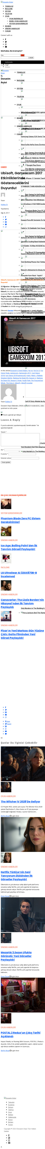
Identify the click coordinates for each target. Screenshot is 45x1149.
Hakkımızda (9, 62)
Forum (8, 31)
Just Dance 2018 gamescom (15, 375)
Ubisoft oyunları (26, 383)
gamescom (14, 373)
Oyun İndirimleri (16, 18)
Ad (2, 449)
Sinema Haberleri (12, 28)
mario (28, 375)
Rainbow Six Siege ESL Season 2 (24, 378)
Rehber (8, 26)
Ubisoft (17, 383)
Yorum (3, 432)
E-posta (4, 454)
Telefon (8, 13)
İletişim (10, 1122)
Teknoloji (9, 6)
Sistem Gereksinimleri (18, 23)
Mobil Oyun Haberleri (18, 21)
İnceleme (9, 8)
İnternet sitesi (6, 458)
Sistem (8, 11)
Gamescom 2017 (25, 373)
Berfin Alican (5, 816)
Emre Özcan (5, 896)
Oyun (7, 16)
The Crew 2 (10, 383)
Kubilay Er (4, 204)
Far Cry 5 (37, 370)
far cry (30, 370)
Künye (10, 1119)
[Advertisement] (16, 478)
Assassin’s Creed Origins (18, 370)
